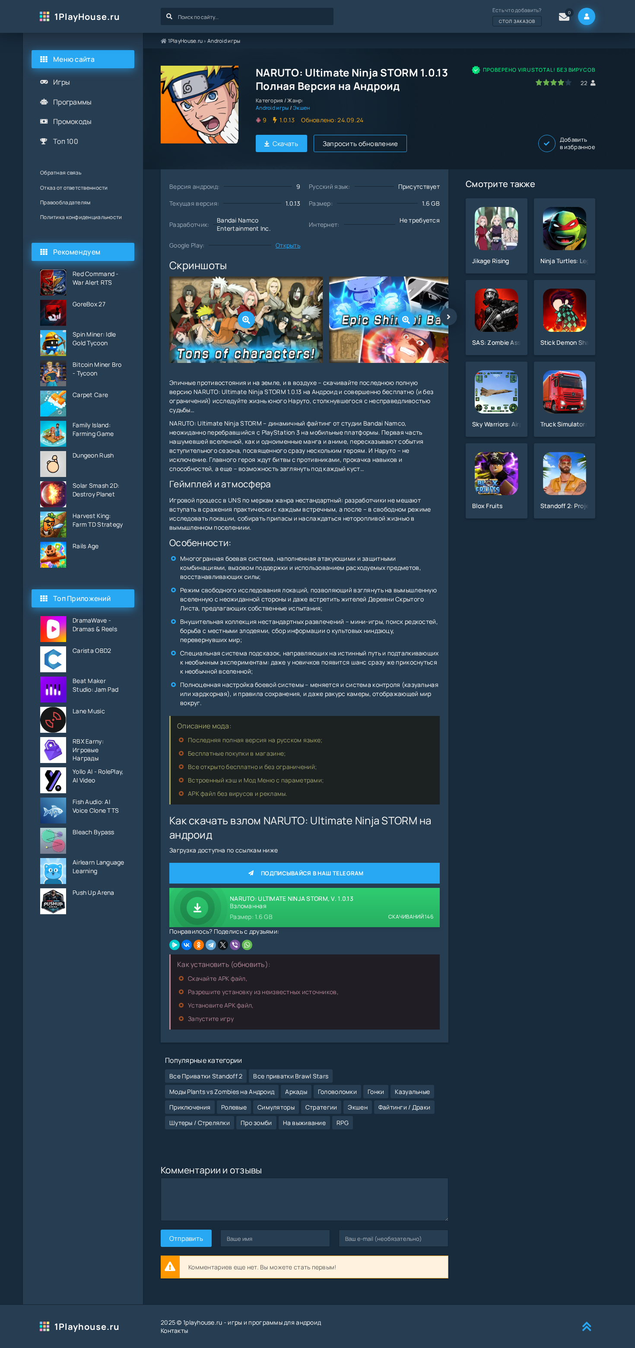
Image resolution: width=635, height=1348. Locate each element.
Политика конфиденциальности (81, 217)
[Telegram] (211, 945)
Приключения (189, 1107)
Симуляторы (276, 1107)
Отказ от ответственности (74, 187)
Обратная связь (60, 172)
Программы (72, 102)
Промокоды (72, 121)
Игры (61, 82)
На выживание (304, 1123)
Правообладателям (65, 202)
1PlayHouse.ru (87, 16)
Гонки (376, 1091)
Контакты (174, 1330)
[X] (223, 945)
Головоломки (337, 1091)
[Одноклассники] (199, 945)
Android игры (223, 41)
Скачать (285, 143)
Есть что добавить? (517, 15)
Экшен (301, 107)
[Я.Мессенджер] (174, 945)
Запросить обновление (360, 143)
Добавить (577, 143)
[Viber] (235, 945)
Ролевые (234, 1107)
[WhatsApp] (247, 945)
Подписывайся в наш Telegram (312, 873)
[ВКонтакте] (186, 945)
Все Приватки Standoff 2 (205, 1076)
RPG (343, 1123)
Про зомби (256, 1123)
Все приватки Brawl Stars (290, 1076)
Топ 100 (65, 141)
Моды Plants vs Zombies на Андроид (221, 1091)
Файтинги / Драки (404, 1107)
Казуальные (412, 1091)
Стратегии (321, 1107)
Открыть (288, 245)
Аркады (296, 1091)
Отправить (186, 1238)
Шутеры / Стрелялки (199, 1123)
